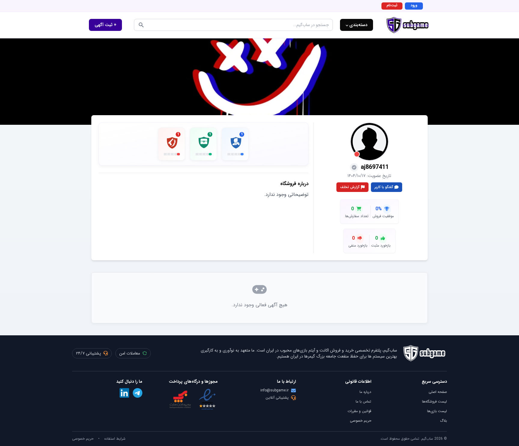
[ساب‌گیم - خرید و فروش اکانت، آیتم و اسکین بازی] (407, 25)
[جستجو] (141, 25)
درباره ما (365, 392)
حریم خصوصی (360, 421)
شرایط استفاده (115, 438)
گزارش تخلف (350, 187)
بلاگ (443, 421)
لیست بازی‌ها (437, 411)
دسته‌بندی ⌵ (356, 25)
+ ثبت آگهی (106, 25)
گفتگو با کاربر (384, 187)
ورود (414, 5)
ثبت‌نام (392, 5)
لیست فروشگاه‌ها (434, 401)
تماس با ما (363, 401)
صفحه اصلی (438, 392)
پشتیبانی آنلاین (277, 397)
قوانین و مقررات (359, 411)
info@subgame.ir (274, 390)
